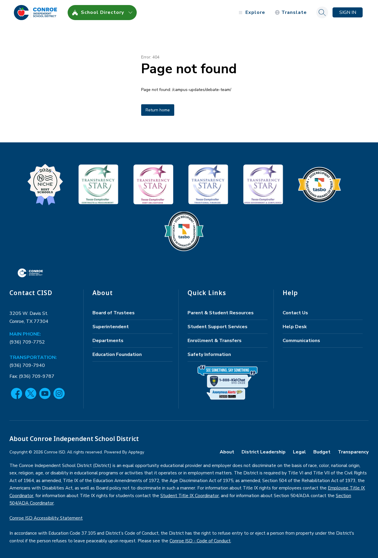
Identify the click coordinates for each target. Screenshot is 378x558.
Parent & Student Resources (221, 313)
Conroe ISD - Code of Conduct (200, 541)
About (227, 452)
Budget (321, 452)
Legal (299, 452)
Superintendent (110, 326)
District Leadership (264, 452)
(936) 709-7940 (27, 365)
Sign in (347, 12)
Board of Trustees (113, 313)
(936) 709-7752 (27, 342)
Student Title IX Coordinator (189, 496)
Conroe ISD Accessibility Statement (46, 518)
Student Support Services (217, 326)
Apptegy (136, 452)
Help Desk (295, 326)
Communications (301, 340)
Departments (107, 340)
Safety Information (209, 354)
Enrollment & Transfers (215, 340)
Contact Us (295, 313)
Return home (158, 110)
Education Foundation (117, 354)
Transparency (353, 452)
